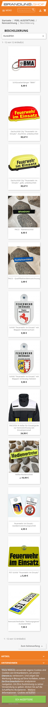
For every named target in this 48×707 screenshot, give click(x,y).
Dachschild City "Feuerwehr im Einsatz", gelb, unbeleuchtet (24, 181)
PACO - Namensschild (24, 229)
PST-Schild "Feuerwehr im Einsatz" (24, 572)
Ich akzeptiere (24, 699)
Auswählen (24, 36)
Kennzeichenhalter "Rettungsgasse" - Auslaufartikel (24, 622)
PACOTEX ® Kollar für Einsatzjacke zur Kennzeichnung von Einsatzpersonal (24, 427)
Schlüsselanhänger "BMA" (24, 82)
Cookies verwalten (26, 692)
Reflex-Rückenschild (24, 474)
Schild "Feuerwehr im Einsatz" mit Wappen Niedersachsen (24, 328)
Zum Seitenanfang (32, 646)
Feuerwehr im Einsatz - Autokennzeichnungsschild (24, 524)
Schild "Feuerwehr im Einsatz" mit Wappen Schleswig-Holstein (24, 377)
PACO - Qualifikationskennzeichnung (24, 278)
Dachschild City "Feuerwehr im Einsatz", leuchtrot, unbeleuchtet (24, 132)
